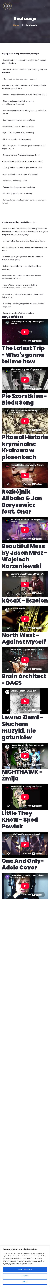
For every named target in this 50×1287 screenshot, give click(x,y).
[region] (25, 1266)
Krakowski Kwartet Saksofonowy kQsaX (19, 69)
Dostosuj (25, 1275)
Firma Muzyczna (9, 145)
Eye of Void (7, 132)
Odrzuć (25, 1282)
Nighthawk (7, 101)
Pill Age (6, 139)
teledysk (35, 60)
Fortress (6, 200)
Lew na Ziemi (8, 120)
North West (8, 126)
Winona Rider (8, 187)
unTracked (7, 180)
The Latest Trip (9, 79)
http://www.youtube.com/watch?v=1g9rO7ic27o (23, 147)
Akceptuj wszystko (25, 1269)
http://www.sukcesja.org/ (18, 234)
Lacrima (6, 94)
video (44, 94)
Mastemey (7, 110)
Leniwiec (6, 85)
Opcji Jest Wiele (9, 174)
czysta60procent (9, 104)
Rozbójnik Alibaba (10, 60)
